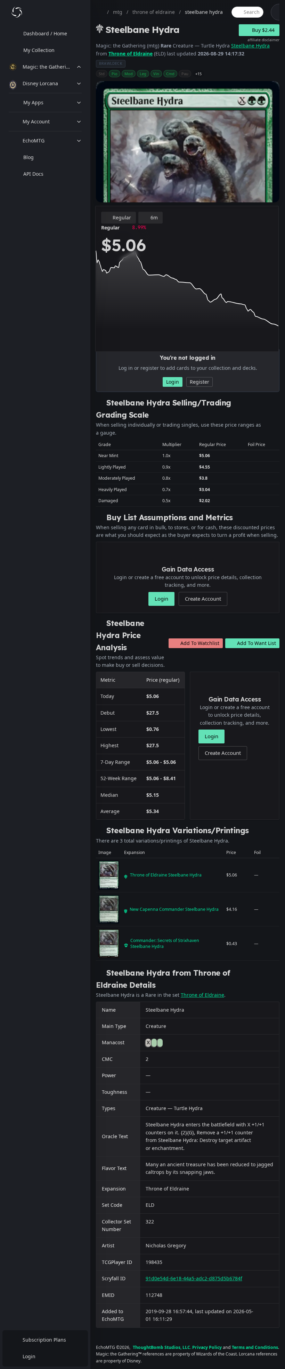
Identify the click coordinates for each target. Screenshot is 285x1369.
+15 (198, 73)
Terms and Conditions (255, 1347)
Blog (28, 157)
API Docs (33, 174)
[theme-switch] (276, 12)
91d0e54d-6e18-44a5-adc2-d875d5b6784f (194, 1278)
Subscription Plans (44, 1339)
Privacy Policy (207, 1347)
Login (29, 1356)
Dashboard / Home (45, 33)
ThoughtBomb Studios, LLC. (162, 1347)
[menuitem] (45, 33)
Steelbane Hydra (250, 45)
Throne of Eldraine (130, 53)
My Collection (39, 50)
